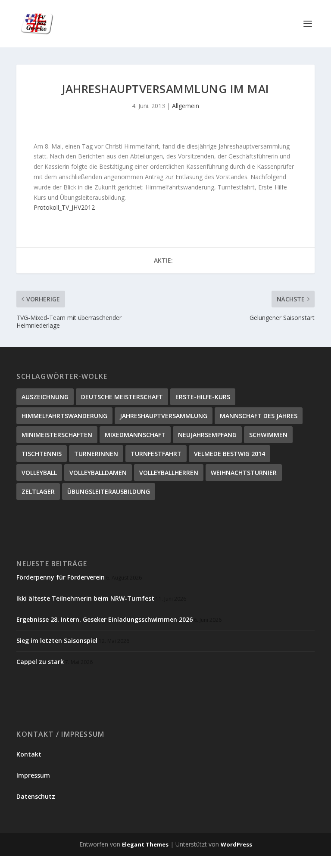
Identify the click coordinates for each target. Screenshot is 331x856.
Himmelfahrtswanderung (64, 416)
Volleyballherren (168, 472)
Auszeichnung (45, 397)
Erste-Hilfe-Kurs (202, 397)
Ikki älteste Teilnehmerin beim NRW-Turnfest (85, 598)
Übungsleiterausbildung (108, 491)
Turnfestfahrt (156, 454)
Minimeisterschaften (57, 435)
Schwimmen (268, 435)
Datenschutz (35, 796)
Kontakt (28, 754)
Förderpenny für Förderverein (60, 577)
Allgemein (185, 106)
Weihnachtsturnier (244, 472)
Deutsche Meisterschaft (122, 397)
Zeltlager (38, 491)
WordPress (236, 844)
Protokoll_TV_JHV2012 (64, 207)
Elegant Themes (145, 844)
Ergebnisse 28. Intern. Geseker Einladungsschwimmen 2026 (104, 619)
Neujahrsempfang (207, 435)
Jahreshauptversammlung (163, 416)
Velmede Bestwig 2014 (229, 454)
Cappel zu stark (40, 662)
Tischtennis (42, 454)
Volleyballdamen (98, 472)
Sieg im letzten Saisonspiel (56, 640)
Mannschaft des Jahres (258, 416)
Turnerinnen (96, 454)
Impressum (33, 775)
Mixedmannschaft (135, 435)
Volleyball (39, 472)
